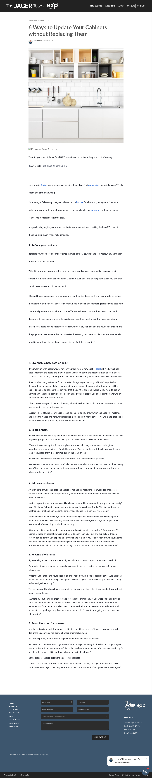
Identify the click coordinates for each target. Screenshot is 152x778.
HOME (91, 6)
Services (98, 6)
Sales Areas (110, 6)
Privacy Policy (114, 775)
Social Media (14, 727)
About (121, 6)
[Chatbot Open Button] (145, 771)
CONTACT (141, 6)
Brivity (14, 775)
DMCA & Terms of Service (131, 775)
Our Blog (131, 6)
